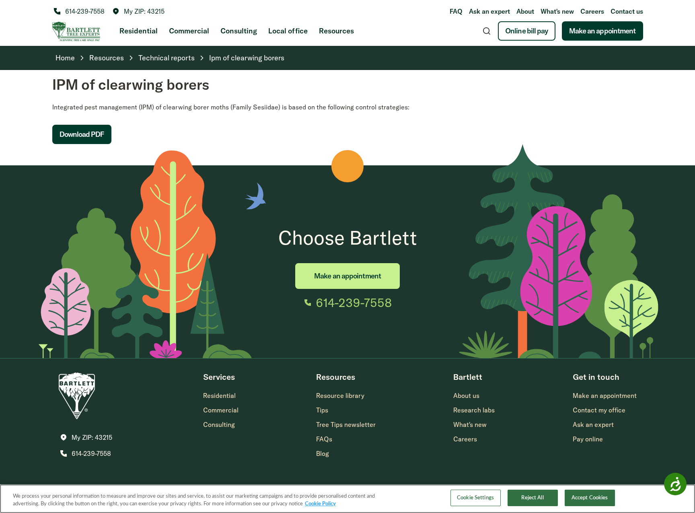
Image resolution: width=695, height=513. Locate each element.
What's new (557, 11)
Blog (322, 453)
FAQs (324, 439)
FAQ (456, 11)
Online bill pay (526, 30)
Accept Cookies (590, 498)
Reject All (532, 498)
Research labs (474, 410)
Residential (138, 30)
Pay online (588, 439)
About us (466, 395)
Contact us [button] (627, 11)
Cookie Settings (475, 498)
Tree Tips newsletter (346, 424)
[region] (347, 498)
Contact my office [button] (599, 410)
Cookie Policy (320, 504)
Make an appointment (602, 30)
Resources (336, 30)
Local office (288, 30)
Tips (322, 410)
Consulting (238, 30)
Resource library (340, 395)
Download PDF (82, 134)
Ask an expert (489, 11)
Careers (592, 11)
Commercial (189, 30)
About (525, 11)
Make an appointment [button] (605, 395)
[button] (138, 11)
